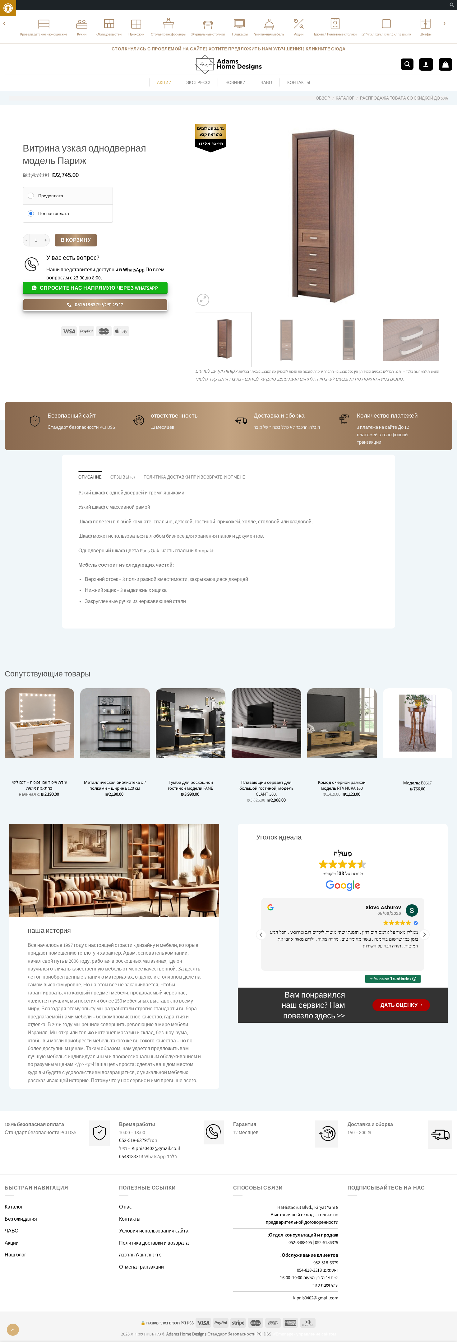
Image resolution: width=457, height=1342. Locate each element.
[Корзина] (445, 64)
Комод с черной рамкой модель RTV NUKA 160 (342, 785)
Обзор (323, 98)
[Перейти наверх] (13, 1330)
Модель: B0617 (417, 783)
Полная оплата (53, 213)
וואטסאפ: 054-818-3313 (317, 1270)
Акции (12, 1243)
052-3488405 (300, 1242)
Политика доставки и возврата (154, 1243)
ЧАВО (266, 82)
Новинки (235, 82)
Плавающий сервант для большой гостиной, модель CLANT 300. (266, 788)
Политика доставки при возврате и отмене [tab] (195, 477)
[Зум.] (203, 300)
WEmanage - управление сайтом (304, 1334)
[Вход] (426, 64)
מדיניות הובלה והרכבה (140, 1254)
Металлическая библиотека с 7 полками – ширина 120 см (115, 785)
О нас (125, 1207)
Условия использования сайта (153, 1230)
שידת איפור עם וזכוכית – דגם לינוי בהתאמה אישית (39, 785)
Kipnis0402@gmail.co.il (156, 1148)
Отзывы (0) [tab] (122, 477)
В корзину (76, 240)
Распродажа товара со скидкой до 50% (404, 98)
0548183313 (131, 1156)
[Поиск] (407, 64)
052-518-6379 (133, 1140)
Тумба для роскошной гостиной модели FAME (190, 785)
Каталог (345, 98)
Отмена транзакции (141, 1267)
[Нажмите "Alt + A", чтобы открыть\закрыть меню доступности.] (8, 8)
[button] (424, 934)
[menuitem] (452, 5)
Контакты (298, 82)
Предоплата (50, 196)
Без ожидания (21, 1219)
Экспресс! (198, 82)
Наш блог (15, 1254)
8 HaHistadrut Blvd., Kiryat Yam (307, 1207)
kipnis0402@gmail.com (315, 1298)
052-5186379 (326, 1242)
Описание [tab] (90, 477)
